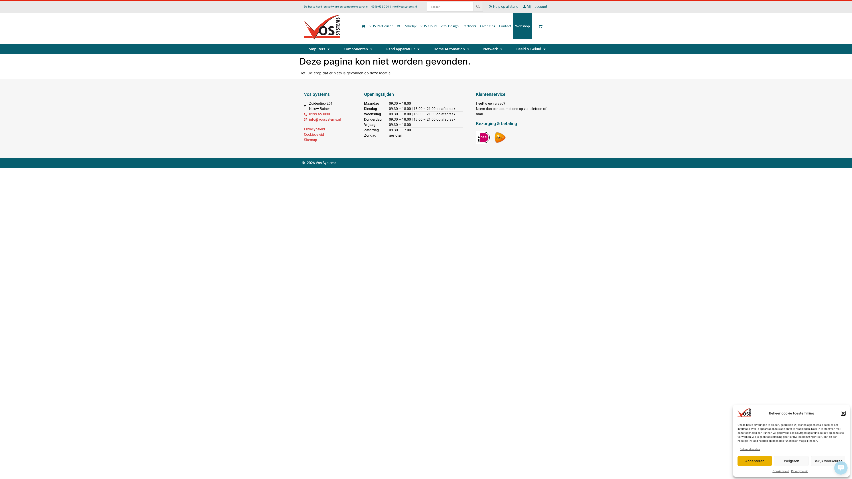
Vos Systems (317, 94)
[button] (843, 413)
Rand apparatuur (400, 49)
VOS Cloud (428, 26)
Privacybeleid (799, 471)
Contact (505, 26)
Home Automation (449, 49)
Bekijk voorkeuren (828, 461)
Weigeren (791, 461)
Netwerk (490, 49)
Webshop (522, 26)
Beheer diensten (750, 449)
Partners (469, 26)
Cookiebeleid (781, 471)
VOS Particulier (381, 26)
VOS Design (450, 26)
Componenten (356, 49)
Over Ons (487, 26)
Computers (315, 49)
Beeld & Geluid (528, 49)
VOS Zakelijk (406, 26)
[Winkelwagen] (539, 25)
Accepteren (754, 461)
